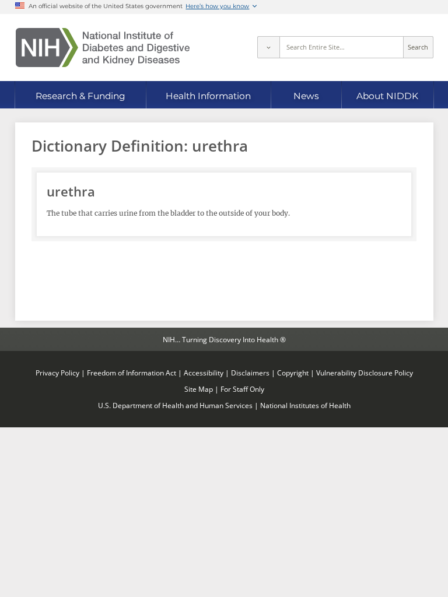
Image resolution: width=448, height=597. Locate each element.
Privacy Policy (57, 372)
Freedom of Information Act (131, 372)
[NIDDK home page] (102, 47)
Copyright (293, 372)
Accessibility (203, 372)
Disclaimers (250, 372)
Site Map (198, 389)
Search (418, 47)
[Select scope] (268, 47)
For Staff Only (242, 389)
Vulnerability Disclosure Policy (364, 372)
